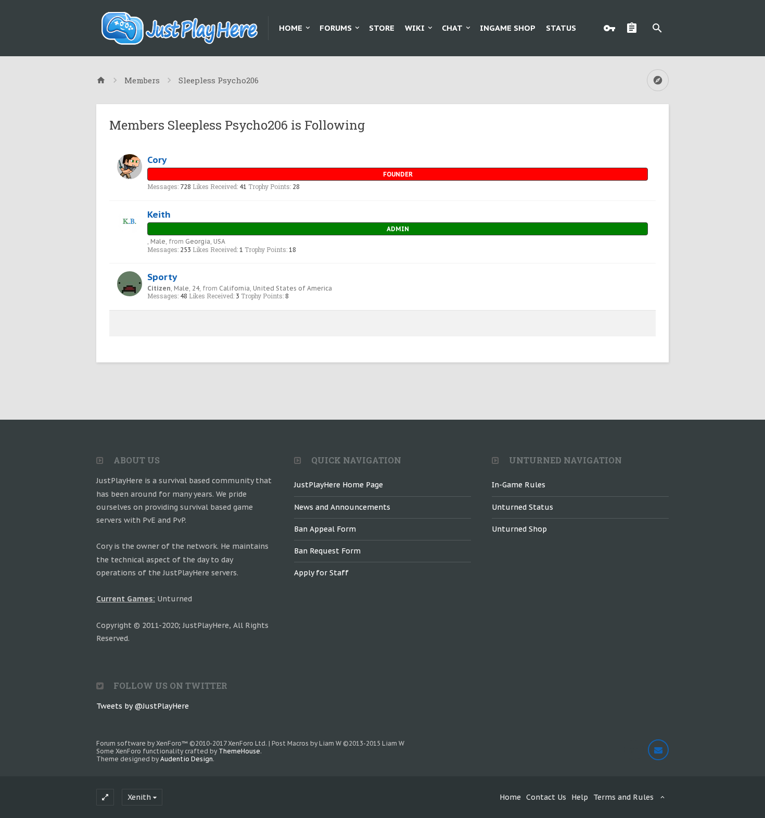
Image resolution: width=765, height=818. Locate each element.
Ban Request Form (327, 551)
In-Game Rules (518, 484)
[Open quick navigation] (658, 80)
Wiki (415, 28)
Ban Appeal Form (325, 529)
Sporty (162, 277)
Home (290, 28)
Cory (157, 160)
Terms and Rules (623, 797)
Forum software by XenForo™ (181, 743)
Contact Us (546, 797)
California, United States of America (275, 288)
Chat (452, 28)
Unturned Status (522, 507)
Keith (159, 214)
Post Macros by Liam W (338, 743)
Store (381, 28)
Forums (336, 28)
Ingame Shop (508, 28)
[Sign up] (634, 28)
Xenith (139, 797)
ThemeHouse (239, 751)
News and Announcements (342, 507)
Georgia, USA (205, 241)
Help (579, 797)
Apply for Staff (321, 572)
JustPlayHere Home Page (338, 484)
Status (561, 28)
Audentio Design (186, 759)
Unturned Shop (519, 529)
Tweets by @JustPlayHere (142, 706)
